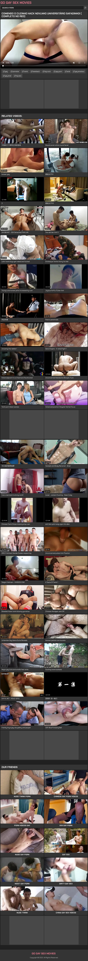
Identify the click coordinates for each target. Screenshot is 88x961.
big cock (48, 71)
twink (26, 71)
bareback (36, 71)
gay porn (59, 71)
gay (6, 71)
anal (68, 71)
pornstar (16, 71)
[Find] (85, 7)
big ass (18, 76)
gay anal (8, 76)
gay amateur (79, 71)
